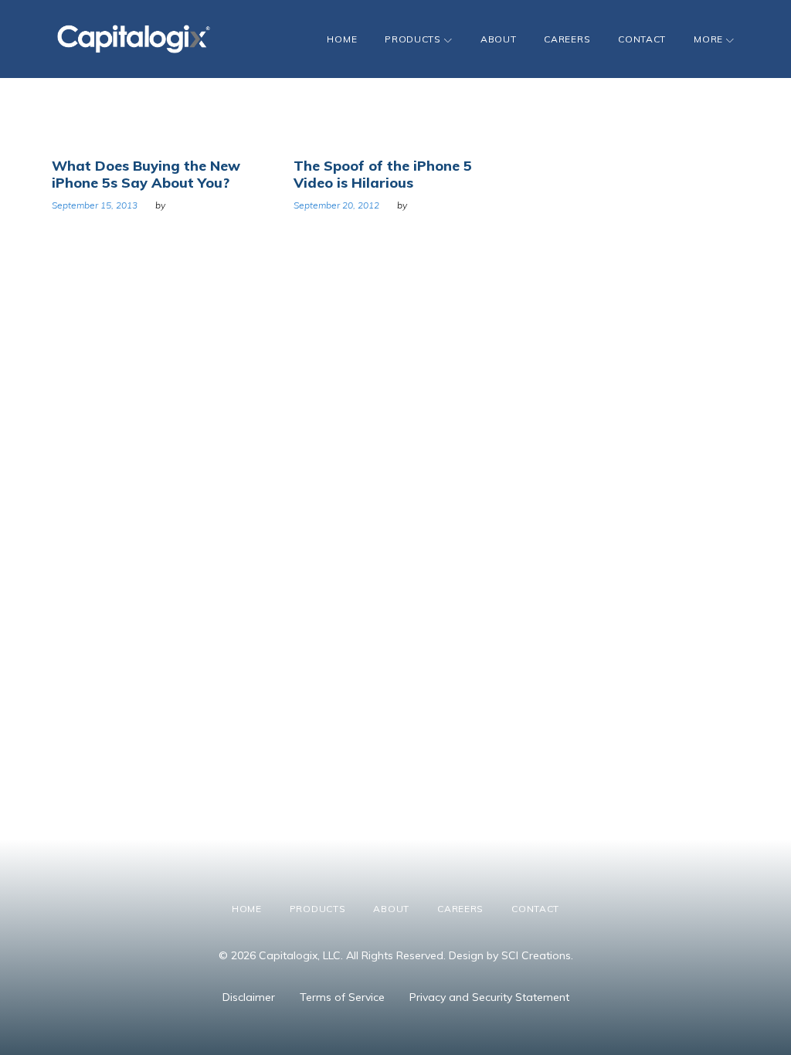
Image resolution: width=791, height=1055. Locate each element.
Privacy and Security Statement (489, 997)
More (708, 39)
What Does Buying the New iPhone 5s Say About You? (146, 174)
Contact (642, 39)
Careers (567, 39)
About (498, 39)
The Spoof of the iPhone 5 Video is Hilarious (383, 174)
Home (342, 39)
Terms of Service (342, 997)
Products (413, 39)
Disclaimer (248, 997)
